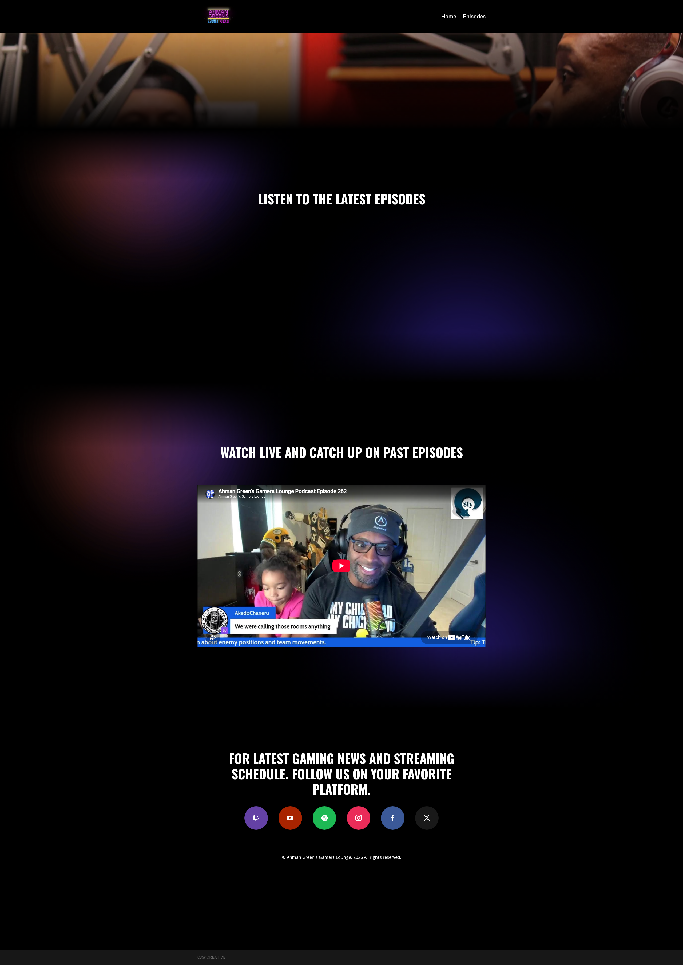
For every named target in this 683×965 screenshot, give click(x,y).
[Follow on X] (427, 818)
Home (448, 17)
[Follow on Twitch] (256, 818)
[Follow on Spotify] (324, 818)
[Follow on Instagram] (358, 818)
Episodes (474, 17)
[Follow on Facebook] (392, 818)
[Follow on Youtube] (290, 818)
